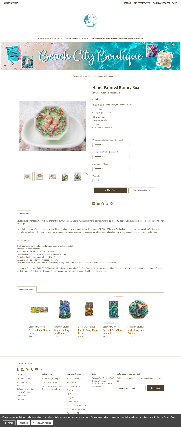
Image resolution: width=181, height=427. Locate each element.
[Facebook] (93, 203)
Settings (9, 422)
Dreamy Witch (72, 402)
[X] (107, 203)
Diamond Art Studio (76, 38)
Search (127, 3)
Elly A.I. (69, 394)
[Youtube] (36, 369)
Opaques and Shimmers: (107, 140)
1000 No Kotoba (73, 386)
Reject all (23, 422)
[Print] (102, 203)
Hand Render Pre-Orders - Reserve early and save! (117, 38)
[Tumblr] (31, 369)
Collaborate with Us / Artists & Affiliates (25, 390)
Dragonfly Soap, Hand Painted (62, 332)
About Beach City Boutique (24, 383)
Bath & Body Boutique (48, 38)
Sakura (70, 390)
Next (86, 175)
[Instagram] (22, 369)
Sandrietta (71, 382)
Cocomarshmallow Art (76, 409)
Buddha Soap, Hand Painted (87, 332)
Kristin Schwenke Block (76, 405)
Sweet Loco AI (73, 413)
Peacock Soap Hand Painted (113, 332)
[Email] (98, 203)
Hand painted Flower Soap (39, 332)
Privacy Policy (170, 417)
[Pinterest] (111, 203)
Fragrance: (102, 164)
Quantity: (96, 176)
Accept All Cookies (42, 422)
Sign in (156, 3)
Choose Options (40, 312)
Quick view (37, 307)
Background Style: (105, 152)
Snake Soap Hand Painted (136, 332)
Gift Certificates (142, 3)
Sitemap (20, 400)
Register (166, 3)
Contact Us (21, 396)
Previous (18, 175)
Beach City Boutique (75, 379)
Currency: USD (11, 3)
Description (24, 213)
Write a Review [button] (126, 105)
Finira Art (70, 398)
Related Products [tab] (26, 289)
